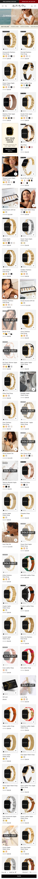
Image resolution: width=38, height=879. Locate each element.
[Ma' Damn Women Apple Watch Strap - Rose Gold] (4, 367)
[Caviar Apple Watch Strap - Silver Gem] (6, 788)
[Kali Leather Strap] (28, 656)
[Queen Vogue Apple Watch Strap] (28, 227)
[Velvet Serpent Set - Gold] (4, 456)
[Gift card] (10, 685)
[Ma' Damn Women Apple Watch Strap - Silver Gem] (11, 367)
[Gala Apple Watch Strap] (28, 743)
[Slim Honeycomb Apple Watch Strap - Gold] (6, 820)
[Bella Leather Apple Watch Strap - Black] (22, 367)
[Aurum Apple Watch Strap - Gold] (4, 851)
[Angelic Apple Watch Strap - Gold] (4, 610)
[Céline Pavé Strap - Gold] (4, 396)
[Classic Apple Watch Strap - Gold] (4, 243)
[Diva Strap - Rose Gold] (24, 147)
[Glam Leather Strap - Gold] (22, 85)
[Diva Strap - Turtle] (22, 147)
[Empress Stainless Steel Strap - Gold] (4, 305)
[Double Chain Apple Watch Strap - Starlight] (32, 118)
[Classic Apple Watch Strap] (10, 227)
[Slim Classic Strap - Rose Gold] (24, 456)
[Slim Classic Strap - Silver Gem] (27, 456)
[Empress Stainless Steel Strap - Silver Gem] (9, 305)
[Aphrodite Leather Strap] (28, 563)
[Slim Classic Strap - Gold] (22, 456)
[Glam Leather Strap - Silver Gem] (24, 85)
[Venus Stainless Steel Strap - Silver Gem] (27, 336)
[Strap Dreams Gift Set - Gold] (4, 212)
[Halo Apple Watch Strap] (28, 198)
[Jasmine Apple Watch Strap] (10, 502)
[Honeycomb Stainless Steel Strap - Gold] (4, 56)
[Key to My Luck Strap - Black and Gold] (29, 180)
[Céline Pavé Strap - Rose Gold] (6, 396)
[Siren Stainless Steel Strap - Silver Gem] (9, 426)
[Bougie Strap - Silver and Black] (11, 334)
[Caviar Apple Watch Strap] (10, 774)
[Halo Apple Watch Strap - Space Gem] (24, 212)
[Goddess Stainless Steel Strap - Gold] (22, 274)
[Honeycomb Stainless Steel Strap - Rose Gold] (6, 56)
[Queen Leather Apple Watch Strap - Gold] (22, 820)
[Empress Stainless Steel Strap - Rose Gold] (6, 305)
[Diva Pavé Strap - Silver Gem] (27, 485)
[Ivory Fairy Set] (10, 532)
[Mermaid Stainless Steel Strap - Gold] (22, 56)
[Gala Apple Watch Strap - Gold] (22, 757)
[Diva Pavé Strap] (28, 471)
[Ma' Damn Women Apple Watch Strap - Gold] (6, 367)
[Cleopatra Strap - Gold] (22, 516)
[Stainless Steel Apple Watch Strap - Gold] (6, 118)
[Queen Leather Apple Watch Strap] (28, 805)
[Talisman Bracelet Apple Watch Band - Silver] (9, 487)
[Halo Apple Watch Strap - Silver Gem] (22, 212)
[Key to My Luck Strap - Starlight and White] (24, 183)
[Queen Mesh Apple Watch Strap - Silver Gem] (27, 548)
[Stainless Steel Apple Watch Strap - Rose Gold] (4, 118)
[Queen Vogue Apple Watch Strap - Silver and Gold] (22, 243)
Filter (19, 876)
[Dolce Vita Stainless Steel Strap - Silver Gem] (24, 641)
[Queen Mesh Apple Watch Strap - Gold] (22, 548)
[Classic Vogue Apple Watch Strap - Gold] (4, 87)
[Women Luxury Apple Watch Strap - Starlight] (11, 182)
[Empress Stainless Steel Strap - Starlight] (11, 305)
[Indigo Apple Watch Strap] (28, 866)
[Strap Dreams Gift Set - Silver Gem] (6, 212)
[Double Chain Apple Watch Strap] (28, 102)
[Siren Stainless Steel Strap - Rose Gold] (6, 426)
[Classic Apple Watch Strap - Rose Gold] (6, 243)
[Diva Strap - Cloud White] (22, 150)
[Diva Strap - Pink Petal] (32, 147)
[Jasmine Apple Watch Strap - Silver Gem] (6, 517)
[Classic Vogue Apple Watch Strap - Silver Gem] (9, 87)
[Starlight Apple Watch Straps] (28, 382)
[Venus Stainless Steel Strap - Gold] (22, 336)
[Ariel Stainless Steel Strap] (10, 258)
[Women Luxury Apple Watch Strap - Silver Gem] (9, 182)
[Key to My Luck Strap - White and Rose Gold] (27, 180)
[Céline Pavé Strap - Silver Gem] (9, 396)
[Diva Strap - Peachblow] (29, 147)
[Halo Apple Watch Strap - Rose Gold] (29, 212)
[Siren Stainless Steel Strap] (10, 411)
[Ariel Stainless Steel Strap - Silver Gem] (9, 274)
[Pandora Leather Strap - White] (24, 608)
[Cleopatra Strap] (28, 502)
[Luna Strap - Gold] (22, 699)
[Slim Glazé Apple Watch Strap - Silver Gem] (24, 851)
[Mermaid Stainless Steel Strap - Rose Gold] (24, 56)
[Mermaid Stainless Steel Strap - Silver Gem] (27, 56)
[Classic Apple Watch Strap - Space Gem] (9, 243)
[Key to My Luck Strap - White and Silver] (24, 180)
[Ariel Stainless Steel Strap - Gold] (4, 274)
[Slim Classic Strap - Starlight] (32, 456)
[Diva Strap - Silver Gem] (27, 147)
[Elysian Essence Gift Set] (28, 289)
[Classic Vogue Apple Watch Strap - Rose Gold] (6, 87)
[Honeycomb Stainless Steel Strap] (10, 40)
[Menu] (3, 6)
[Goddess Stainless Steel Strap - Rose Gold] (24, 274)
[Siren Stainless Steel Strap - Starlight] (11, 426)
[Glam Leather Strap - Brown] (29, 85)
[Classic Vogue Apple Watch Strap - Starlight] (14, 87)
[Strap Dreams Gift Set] (10, 198)
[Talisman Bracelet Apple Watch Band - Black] (6, 487)
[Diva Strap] (28, 133)
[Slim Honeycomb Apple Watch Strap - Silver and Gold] (4, 820)
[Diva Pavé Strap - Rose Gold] (22, 485)
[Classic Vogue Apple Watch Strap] (10, 71)
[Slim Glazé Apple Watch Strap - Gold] (22, 851)
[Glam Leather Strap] (28, 71)
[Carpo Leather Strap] (10, 714)
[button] (13, 872)
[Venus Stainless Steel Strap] (28, 320)
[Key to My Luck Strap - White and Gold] (22, 180)
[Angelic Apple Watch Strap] (10, 594)
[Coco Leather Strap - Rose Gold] (4, 670)
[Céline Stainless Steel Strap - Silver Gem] (9, 579)
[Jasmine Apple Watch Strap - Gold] (4, 517)
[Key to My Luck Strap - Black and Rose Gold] (22, 183)
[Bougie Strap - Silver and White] (9, 334)
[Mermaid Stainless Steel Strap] (28, 40)
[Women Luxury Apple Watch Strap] (10, 166)
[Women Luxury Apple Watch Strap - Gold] (4, 182)
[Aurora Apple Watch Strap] (10, 743)
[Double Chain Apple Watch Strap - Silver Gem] (27, 118)
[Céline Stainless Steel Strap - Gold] (4, 579)
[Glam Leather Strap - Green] (27, 85)
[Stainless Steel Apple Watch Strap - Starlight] (14, 118)
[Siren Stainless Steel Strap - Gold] (4, 426)
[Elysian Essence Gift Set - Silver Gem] (24, 303)
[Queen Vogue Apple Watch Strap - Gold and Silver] (24, 243)
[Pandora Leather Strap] (28, 594)
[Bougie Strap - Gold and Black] (6, 334)
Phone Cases (15, 26)
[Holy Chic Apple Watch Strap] (10, 866)
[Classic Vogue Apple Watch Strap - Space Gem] (11, 87)
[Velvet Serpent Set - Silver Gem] (6, 456)
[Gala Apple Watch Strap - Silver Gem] (24, 757)
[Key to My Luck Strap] (28, 166)
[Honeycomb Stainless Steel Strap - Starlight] (14, 56)
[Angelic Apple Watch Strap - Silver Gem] (6, 610)
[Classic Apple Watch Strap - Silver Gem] (11, 243)
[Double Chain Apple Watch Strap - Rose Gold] (24, 118)
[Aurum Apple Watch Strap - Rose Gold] (6, 851)
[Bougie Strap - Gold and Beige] (4, 334)
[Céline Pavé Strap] (10, 382)
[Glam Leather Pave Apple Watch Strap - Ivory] (24, 790)
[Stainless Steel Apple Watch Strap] (10, 102)
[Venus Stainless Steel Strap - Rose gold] (24, 336)
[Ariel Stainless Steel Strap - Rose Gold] (6, 274)
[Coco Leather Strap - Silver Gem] (6, 670)
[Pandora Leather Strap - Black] (22, 608)
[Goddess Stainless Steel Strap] (28, 258)
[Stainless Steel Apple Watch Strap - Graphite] (11, 118)
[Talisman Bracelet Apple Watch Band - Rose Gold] (4, 487)
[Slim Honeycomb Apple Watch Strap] (10, 805)
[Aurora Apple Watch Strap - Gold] (4, 759)
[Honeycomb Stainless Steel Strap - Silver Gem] (9, 56)
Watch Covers (24, 26)
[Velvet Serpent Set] (10, 442)
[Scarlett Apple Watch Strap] (10, 625)
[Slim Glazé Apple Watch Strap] (28, 836)
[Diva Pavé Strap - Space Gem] (24, 485)
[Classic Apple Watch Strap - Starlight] (14, 243)
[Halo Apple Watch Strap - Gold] (27, 212)
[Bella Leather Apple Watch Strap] (28, 351)
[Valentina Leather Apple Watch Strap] (28, 714)
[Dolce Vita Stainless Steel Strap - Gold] (22, 641)
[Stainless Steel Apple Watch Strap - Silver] (9, 118)
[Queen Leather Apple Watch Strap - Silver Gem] (24, 820)
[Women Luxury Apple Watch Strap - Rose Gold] (6, 182)
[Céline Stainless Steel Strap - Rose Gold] (6, 579)
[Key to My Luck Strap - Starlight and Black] (27, 183)
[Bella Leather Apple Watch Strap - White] (24, 367)
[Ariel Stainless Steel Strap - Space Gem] (11, 274)
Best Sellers (5, 26)
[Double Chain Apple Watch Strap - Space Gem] (29, 118)
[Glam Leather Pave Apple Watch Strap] (28, 774)
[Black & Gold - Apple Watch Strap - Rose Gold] (24, 426)
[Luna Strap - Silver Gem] (27, 699)
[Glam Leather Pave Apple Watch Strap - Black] (22, 790)
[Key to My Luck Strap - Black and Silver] (32, 180)
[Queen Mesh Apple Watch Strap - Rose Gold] (24, 548)
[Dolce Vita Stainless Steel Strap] (28, 625)
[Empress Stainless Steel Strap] (10, 289)
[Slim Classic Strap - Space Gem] (29, 456)
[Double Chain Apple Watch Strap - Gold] (22, 118)
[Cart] (35, 6)
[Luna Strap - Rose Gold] (24, 699)
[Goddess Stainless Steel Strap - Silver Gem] (27, 274)
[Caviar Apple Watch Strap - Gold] (4, 788)
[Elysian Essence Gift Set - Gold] (22, 303)
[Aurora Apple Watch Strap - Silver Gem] (6, 759)
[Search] (6, 6)
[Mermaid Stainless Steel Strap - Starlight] (29, 56)
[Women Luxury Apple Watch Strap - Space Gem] (14, 182)
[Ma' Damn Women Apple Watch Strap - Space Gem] (9, 367)
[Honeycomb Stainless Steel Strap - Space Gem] (11, 56)
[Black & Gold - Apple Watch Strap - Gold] (22, 426)
